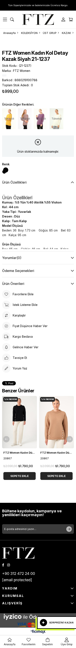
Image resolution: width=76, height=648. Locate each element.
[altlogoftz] (18, 553)
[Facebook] (3, 565)
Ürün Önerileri (13, 283)
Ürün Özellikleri (14, 182)
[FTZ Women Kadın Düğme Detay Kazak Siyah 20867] (19, 422)
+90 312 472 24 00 (18, 573)
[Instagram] (8, 565)
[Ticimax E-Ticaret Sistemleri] (38, 632)
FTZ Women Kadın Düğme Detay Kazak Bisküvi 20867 (56, 452)
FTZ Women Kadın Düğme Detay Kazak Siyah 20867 (19, 452)
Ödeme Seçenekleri (18, 271)
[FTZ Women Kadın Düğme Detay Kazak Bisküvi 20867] (56, 422)
